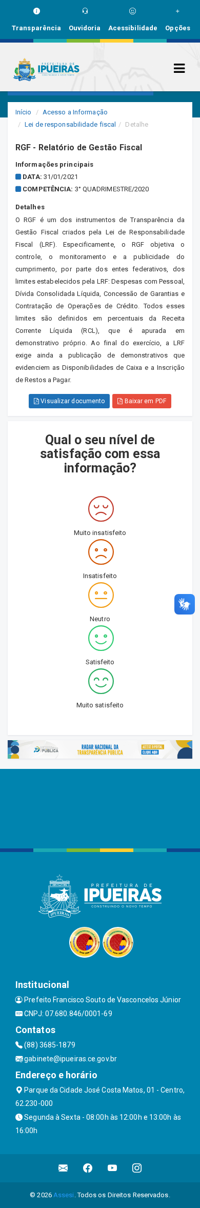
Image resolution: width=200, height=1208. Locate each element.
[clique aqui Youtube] (113, 1168)
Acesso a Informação (75, 112)
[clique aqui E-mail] (63, 1168)
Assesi (63, 1195)
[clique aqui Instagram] (137, 1168)
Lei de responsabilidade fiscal (70, 124)
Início (23, 112)
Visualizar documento (72, 401)
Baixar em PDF (144, 401)
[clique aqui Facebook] (88, 1168)
